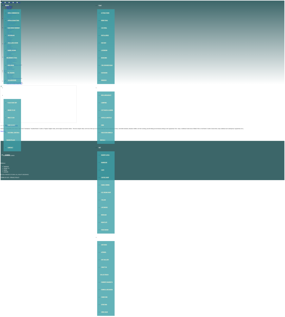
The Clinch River (13, 43)
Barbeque (104, 162)
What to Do (11, 117)
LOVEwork (104, 50)
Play (100, 5)
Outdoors (104, 73)
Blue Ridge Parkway (14, 28)
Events (7, 87)
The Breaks (11, 35)
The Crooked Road (107, 65)
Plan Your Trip (12, 102)
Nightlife (104, 222)
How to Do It (11, 125)
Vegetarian (104, 230)
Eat (100, 147)
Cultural (104, 28)
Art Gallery (105, 259)
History (103, 43)
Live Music (104, 207)
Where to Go (11, 110)
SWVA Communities (13, 13)
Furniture (104, 297)
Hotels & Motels (106, 117)
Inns (102, 125)
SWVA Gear (104, 312)
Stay (100, 87)
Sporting (104, 304)
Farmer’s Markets (107, 282)
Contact (10, 147)
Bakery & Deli (105, 155)
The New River (12, 80)
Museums (104, 58)
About (7, 95)
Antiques (104, 244)
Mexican (104, 215)
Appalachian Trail (13, 20)
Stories (7, 155)
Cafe (102, 170)
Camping (104, 102)
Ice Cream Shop (106, 192)
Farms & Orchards (107, 289)
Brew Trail (104, 20)
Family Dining (105, 185)
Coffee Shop (105, 177)
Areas (7, 5)
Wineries (104, 80)
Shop (100, 237)
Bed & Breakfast (106, 95)
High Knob (11, 65)
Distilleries (105, 35)
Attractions (105, 13)
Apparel (103, 252)
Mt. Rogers (11, 73)
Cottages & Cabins (107, 110)
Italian (103, 200)
